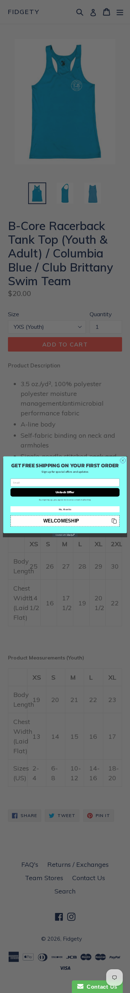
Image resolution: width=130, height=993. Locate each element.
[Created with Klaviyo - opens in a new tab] (65, 535)
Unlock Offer (65, 492)
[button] (65, 520)
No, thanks (65, 509)
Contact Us (100, 987)
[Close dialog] (122, 460)
